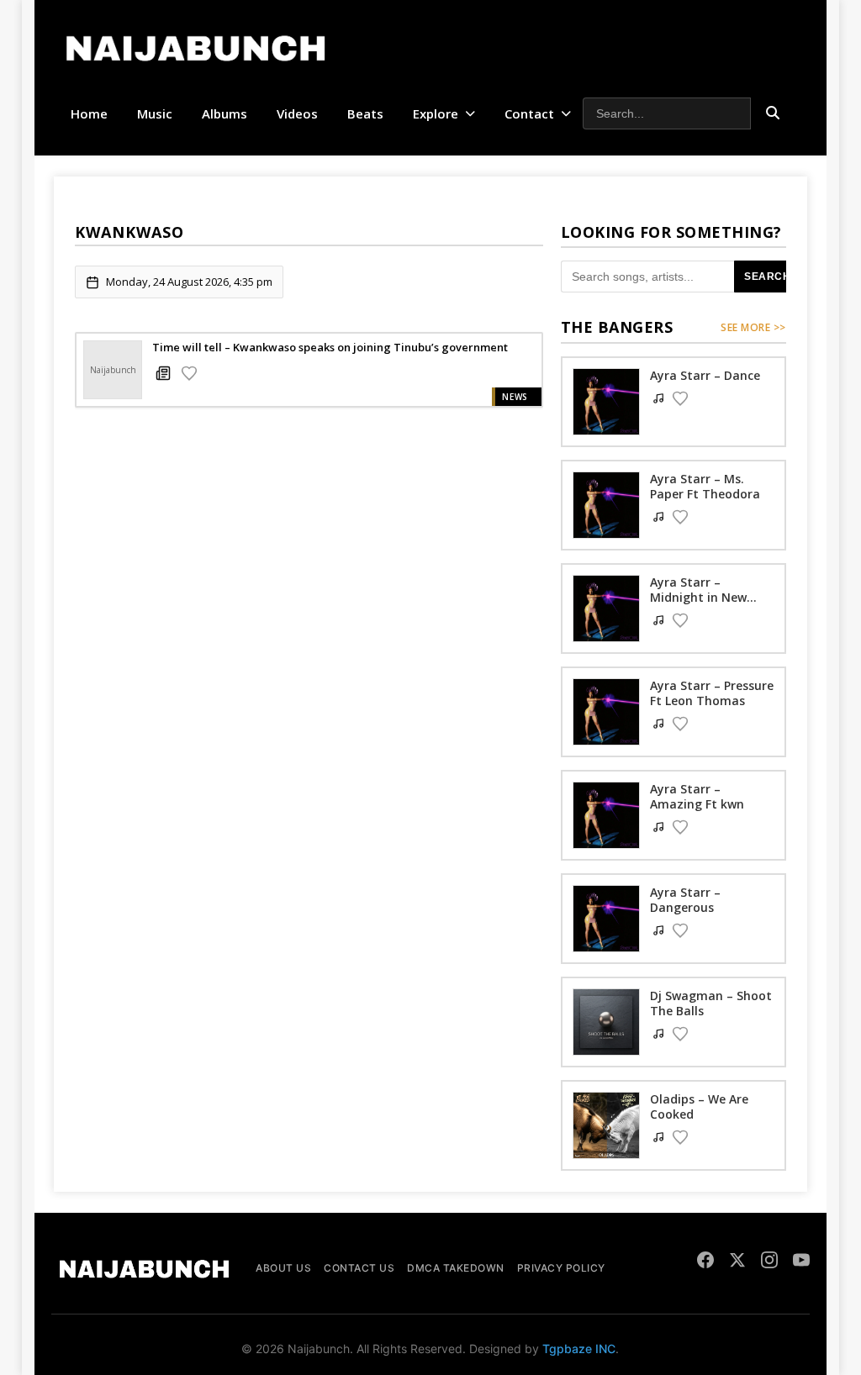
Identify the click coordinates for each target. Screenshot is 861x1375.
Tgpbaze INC (578, 1348)
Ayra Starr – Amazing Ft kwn (697, 796)
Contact (529, 113)
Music (154, 113)
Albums (224, 113)
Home (89, 113)
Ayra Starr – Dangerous (685, 899)
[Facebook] (705, 1262)
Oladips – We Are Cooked (699, 1106)
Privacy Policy (561, 1268)
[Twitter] (737, 1262)
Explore (435, 113)
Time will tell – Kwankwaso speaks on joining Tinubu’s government (330, 347)
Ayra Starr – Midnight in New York (698, 597)
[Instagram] (769, 1262)
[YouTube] (801, 1262)
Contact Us (359, 1268)
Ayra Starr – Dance (705, 375)
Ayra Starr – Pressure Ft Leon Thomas (712, 693)
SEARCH (767, 276)
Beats (365, 113)
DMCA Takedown (455, 1268)
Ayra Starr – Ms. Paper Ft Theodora (705, 486)
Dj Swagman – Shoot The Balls (711, 1003)
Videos (297, 113)
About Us (283, 1268)
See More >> (753, 327)
